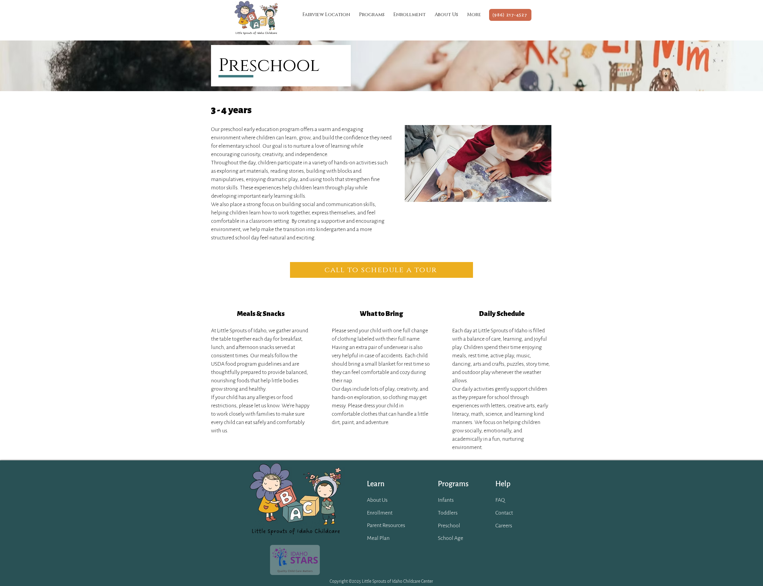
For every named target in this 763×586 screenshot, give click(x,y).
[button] (372, 15)
